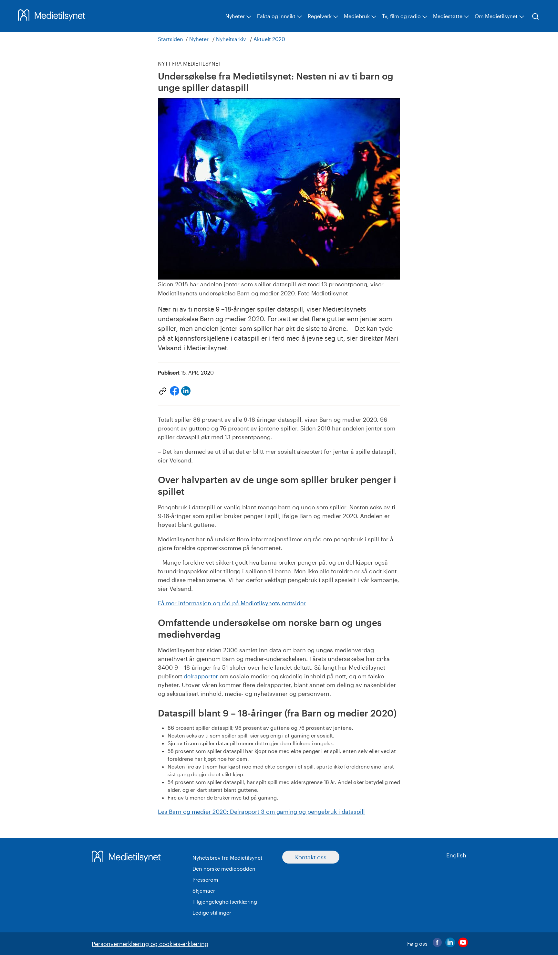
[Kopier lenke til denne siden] (163, 391)
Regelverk (320, 16)
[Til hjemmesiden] (51, 18)
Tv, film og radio (401, 16)
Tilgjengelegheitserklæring (224, 901)
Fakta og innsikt (276, 16)
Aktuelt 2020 (269, 39)
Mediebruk (357, 16)
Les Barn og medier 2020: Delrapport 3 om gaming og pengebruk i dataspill (261, 811)
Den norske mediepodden (223, 868)
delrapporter (201, 676)
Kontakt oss (310, 857)
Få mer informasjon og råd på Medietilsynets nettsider (232, 603)
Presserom (205, 879)
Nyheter (235, 16)
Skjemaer (203, 890)
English (456, 855)
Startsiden (170, 39)
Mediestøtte (447, 16)
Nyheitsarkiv (231, 39)
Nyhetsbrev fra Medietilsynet (227, 857)
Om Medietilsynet (496, 16)
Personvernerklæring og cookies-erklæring (150, 943)
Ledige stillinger (211, 912)
